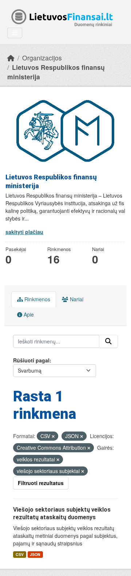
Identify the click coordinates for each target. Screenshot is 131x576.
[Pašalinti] (53, 436)
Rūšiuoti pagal (31, 360)
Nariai (75, 299)
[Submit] (108, 341)
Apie (28, 314)
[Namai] (11, 57)
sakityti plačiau (24, 231)
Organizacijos (42, 57)
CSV (20, 554)
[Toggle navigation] (14, 33)
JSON (35, 554)
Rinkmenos (36, 299)
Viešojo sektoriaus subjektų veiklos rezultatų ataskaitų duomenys (62, 513)
